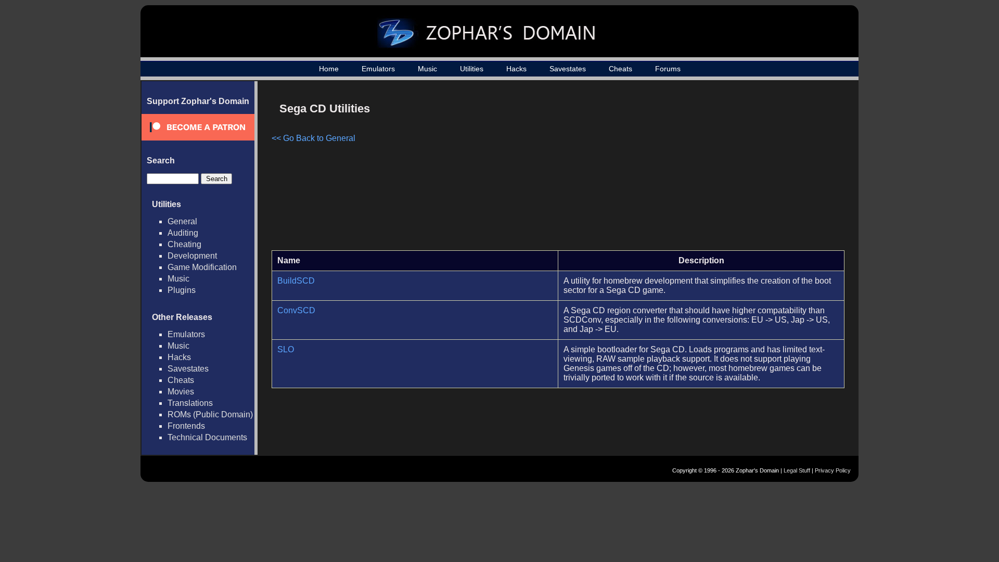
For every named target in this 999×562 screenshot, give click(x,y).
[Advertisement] (756, 170)
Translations (190, 403)
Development (192, 255)
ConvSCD (296, 310)
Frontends (186, 426)
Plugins (182, 290)
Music (427, 69)
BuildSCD (296, 280)
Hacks (516, 69)
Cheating (184, 244)
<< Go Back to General (313, 138)
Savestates (567, 69)
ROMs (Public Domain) (210, 414)
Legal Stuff (797, 470)
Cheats (620, 69)
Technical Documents (207, 437)
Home (329, 69)
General (182, 221)
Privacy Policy (833, 470)
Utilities (471, 69)
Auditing (183, 232)
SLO (285, 349)
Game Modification (202, 267)
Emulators (378, 69)
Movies (181, 391)
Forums (668, 69)
